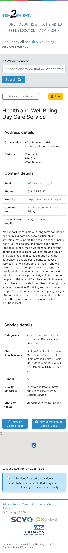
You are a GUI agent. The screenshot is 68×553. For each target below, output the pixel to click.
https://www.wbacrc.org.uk (44, 199)
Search (11, 79)
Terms (26, 504)
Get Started (52, 24)
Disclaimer (38, 504)
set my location (22, 30)
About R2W (28, 24)
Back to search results (22, 96)
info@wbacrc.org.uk (40, 183)
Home (10, 24)
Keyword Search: (15, 61)
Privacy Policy (11, 504)
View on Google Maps (15, 423)
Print (57, 96)
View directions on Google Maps (50, 423)
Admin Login (49, 30)
